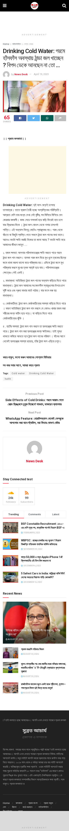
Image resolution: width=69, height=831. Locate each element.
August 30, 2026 (31, 654)
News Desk (21, 74)
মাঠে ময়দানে (27, 807)
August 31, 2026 (15, 639)
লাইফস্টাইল (16, 44)
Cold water (18, 373)
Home (6, 44)
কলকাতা (19, 803)
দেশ (4, 807)
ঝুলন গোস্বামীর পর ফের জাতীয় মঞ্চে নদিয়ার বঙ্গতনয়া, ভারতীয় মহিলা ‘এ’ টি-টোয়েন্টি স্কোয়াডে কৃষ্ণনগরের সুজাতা (43, 667)
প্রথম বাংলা (33, 803)
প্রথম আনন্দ (48, 803)
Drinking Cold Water (41, 373)
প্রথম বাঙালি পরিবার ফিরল (32, 649)
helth (8, 379)
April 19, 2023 (41, 74)
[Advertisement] (34, 20)
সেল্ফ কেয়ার (28, 44)
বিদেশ (14, 807)
